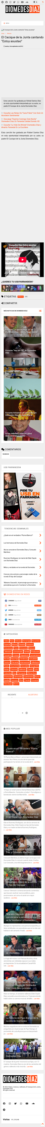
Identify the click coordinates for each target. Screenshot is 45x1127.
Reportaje (14, 659)
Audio (6, 666)
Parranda (15, 662)
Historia (31, 648)
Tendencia (23, 659)
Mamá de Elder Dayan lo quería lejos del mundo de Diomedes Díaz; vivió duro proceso (21, 985)
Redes (6, 669)
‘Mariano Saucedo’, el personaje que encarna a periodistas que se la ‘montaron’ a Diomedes (22, 917)
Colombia (7, 673)
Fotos (16, 648)
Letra (36, 669)
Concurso (14, 680)
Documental (14, 666)
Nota (12, 641)
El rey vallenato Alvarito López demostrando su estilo (18, 434)
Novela (6, 659)
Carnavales (18, 677)
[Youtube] (22, 2)
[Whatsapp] (18, 2)
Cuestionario (28, 677)
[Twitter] (14, 2)
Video (6, 641)
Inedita (6, 680)
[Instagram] (10, 2)
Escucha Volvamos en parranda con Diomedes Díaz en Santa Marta (20, 414)
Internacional (25, 662)
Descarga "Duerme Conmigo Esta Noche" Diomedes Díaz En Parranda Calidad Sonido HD (20, 120)
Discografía (34, 666)
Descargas (8, 684)
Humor (37, 677)
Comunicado (17, 652)
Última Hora (32, 673)
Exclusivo (30, 644)
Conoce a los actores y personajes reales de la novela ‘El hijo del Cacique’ (21, 882)
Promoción (8, 677)
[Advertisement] (22, 17)
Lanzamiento (35, 655)
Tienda (27, 680)
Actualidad (33, 659)
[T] (2, 2)
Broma (16, 684)
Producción (35, 652)
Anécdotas (8, 648)
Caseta (30, 669)
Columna (14, 669)
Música (9, 33)
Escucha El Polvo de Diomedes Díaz (20, 394)
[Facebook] (6, 2)
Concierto (7, 655)
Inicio (2, 33)
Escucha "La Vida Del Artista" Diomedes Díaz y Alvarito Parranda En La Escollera (21, 126)
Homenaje (26, 641)
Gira (14, 673)
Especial (7, 644)
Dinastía (22, 644)
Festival (7, 662)
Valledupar (35, 662)
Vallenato (22, 669)
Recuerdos (36, 641)
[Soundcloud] (26, 2)
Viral (21, 680)
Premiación (22, 673)
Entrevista (23, 648)
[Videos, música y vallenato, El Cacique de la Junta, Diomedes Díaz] (22, 12)
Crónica (16, 655)
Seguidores (24, 655)
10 (7, 1049)
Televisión (8, 652)
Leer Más (37, 762)
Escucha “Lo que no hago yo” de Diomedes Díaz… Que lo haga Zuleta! (21, 331)
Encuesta (34, 680)
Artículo (18, 641)
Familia (26, 652)
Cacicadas (24, 666)
